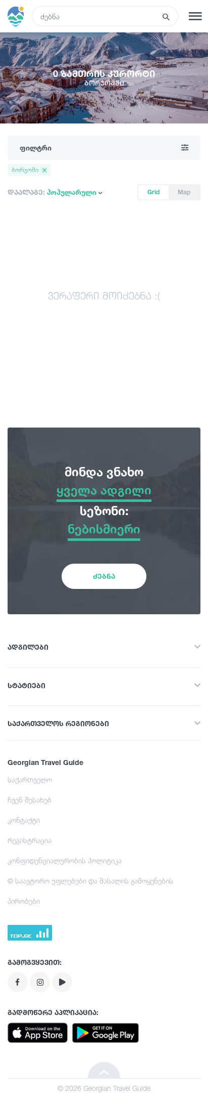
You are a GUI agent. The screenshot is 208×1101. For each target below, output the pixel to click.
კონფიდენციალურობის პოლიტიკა (65, 860)
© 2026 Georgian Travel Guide (104, 1088)
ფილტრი (35, 147)
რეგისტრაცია (29, 840)
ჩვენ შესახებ (29, 799)
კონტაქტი (24, 820)
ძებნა (104, 576)
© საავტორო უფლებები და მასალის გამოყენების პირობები (90, 890)
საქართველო (30, 779)
